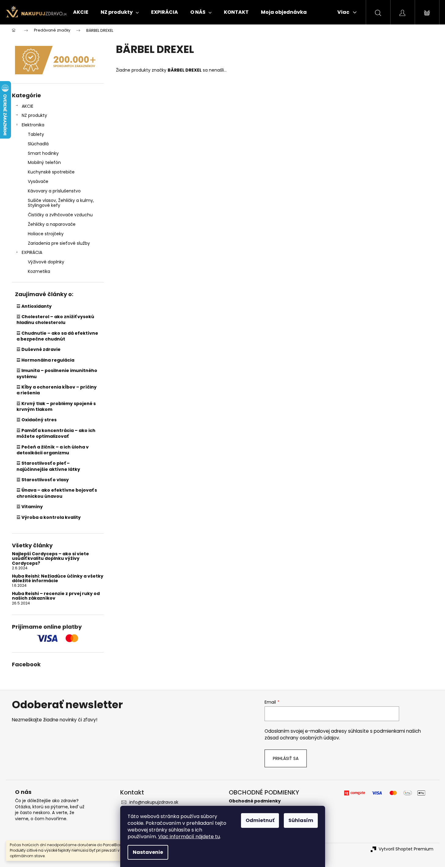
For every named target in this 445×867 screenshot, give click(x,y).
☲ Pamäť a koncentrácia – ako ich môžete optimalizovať (56, 433)
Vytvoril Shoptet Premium (406, 849)
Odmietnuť (260, 820)
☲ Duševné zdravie (39, 349)
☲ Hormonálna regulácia (45, 360)
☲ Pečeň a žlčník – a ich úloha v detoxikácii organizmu (53, 450)
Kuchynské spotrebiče (51, 172)
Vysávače (38, 181)
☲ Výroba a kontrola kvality (49, 517)
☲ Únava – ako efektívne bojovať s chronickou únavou (57, 493)
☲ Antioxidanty (34, 306)
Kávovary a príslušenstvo (54, 191)
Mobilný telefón (44, 162)
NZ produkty (34, 115)
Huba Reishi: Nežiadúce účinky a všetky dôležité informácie (57, 578)
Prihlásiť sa (286, 758)
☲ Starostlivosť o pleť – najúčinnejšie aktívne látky (48, 466)
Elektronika (33, 125)
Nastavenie (148, 852)
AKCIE (27, 106)
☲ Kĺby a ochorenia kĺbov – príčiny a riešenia (57, 390)
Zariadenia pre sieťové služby (59, 243)
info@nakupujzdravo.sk (153, 802)
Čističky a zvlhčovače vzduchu (60, 215)
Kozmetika (39, 271)
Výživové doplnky (46, 262)
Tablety (36, 134)
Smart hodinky (43, 153)
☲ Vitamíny (30, 507)
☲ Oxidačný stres (37, 420)
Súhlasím (300, 820)
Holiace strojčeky (46, 234)
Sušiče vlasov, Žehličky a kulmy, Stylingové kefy (61, 203)
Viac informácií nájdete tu (189, 836)
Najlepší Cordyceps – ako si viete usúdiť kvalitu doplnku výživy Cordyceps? (50, 559)
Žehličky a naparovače (52, 224)
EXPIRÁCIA (32, 252)
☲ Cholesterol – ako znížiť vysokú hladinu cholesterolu (55, 320)
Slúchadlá (38, 144)
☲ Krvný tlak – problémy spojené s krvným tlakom (56, 406)
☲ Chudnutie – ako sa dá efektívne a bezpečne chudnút (57, 336)
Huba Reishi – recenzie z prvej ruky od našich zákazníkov (56, 596)
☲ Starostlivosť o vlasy (43, 480)
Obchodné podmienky (255, 801)
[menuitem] (81, 12)
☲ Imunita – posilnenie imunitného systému (57, 373)
